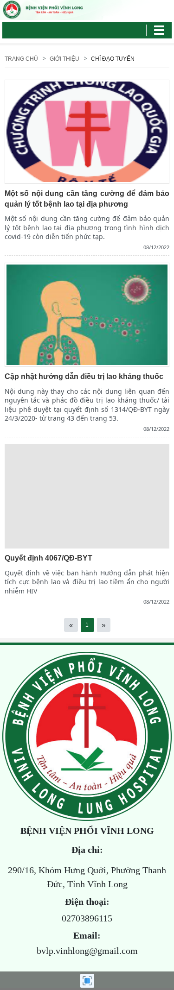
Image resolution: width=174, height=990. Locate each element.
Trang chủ (21, 59)
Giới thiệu (64, 59)
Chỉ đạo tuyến (113, 59)
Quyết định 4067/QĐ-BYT (48, 558)
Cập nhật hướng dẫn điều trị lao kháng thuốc (84, 376)
